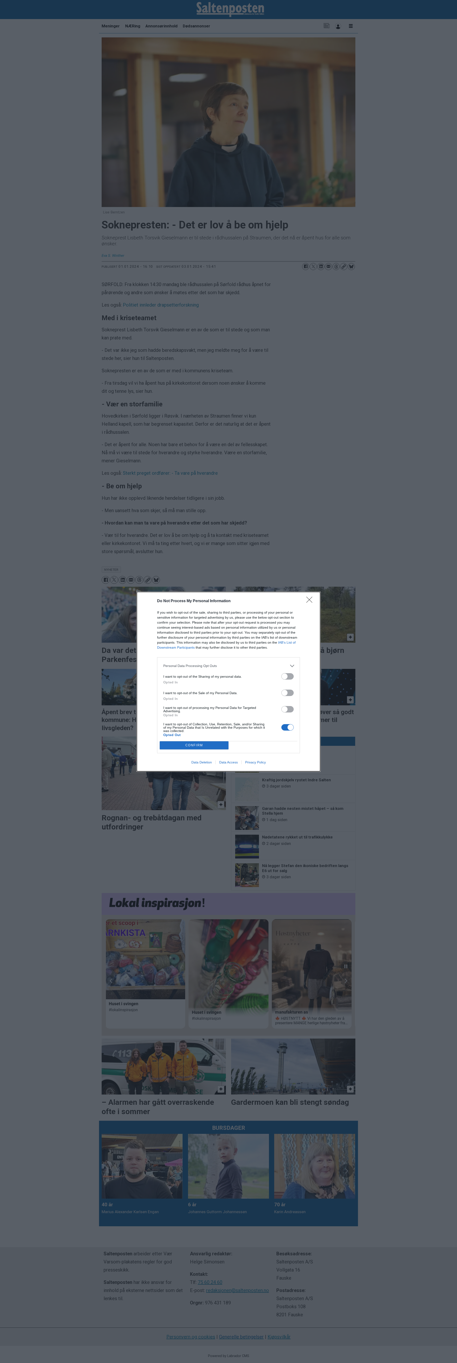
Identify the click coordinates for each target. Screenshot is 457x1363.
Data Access (228, 762)
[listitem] (228, 665)
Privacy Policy (255, 762)
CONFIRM (194, 745)
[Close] (310, 601)
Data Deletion (201, 762)
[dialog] (228, 681)
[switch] (287, 676)
